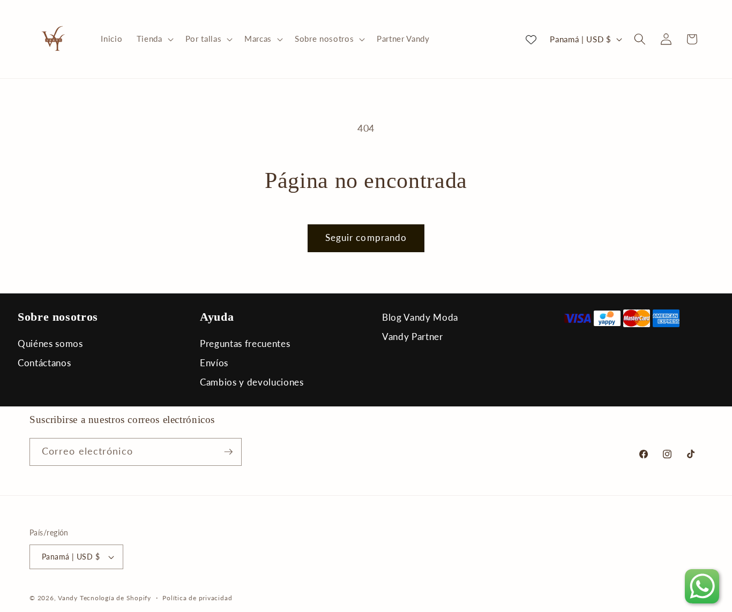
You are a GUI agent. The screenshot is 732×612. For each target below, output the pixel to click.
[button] (154, 39)
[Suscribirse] (228, 452)
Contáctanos (44, 362)
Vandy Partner (412, 336)
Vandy (68, 598)
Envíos (214, 362)
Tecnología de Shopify (115, 598)
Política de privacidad (197, 598)
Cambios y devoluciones (252, 382)
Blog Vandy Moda (420, 317)
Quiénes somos (50, 343)
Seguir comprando (366, 237)
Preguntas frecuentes (245, 343)
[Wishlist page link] (531, 39)
